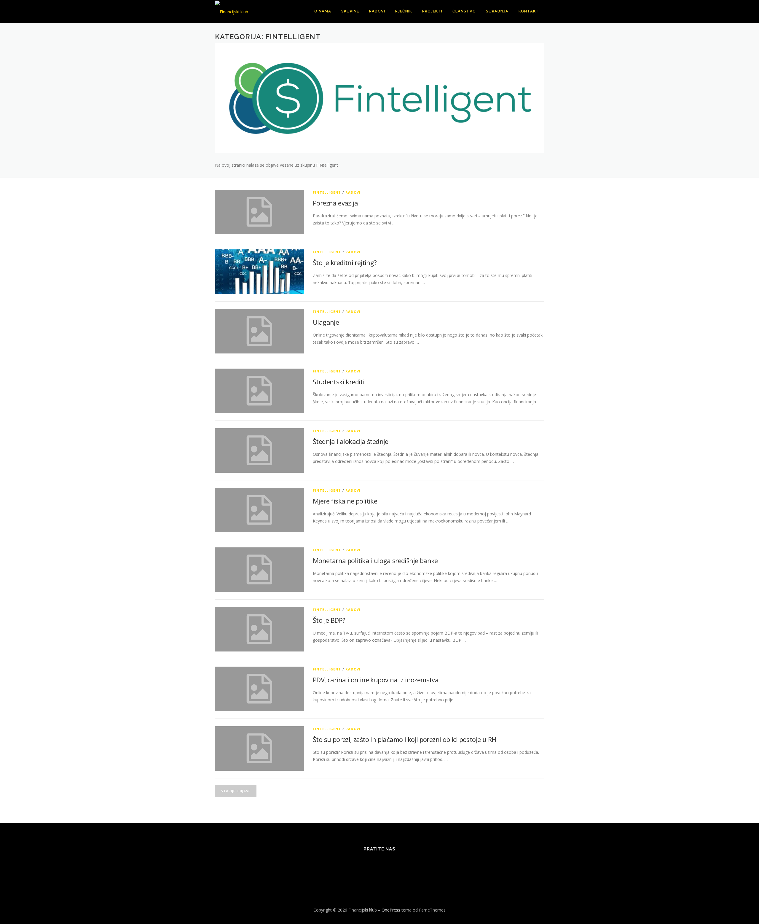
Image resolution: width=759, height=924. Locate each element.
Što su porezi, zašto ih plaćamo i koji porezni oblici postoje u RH (404, 739)
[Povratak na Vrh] (733, 896)
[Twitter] (365, 865)
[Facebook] (350, 865)
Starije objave (236, 791)
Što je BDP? (329, 620)
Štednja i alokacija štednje (350, 441)
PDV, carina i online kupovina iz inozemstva (376, 679)
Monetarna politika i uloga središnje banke (376, 560)
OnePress (391, 910)
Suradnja (497, 11)
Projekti (432, 11)
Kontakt (529, 11)
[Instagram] (394, 865)
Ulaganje (326, 322)
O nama (322, 11)
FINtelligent (327, 192)
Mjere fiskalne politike (345, 500)
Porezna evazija (335, 202)
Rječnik (403, 11)
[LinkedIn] (379, 865)
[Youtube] (408, 865)
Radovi (377, 11)
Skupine (350, 11)
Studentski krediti (338, 381)
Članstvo (464, 11)
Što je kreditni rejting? (345, 262)
